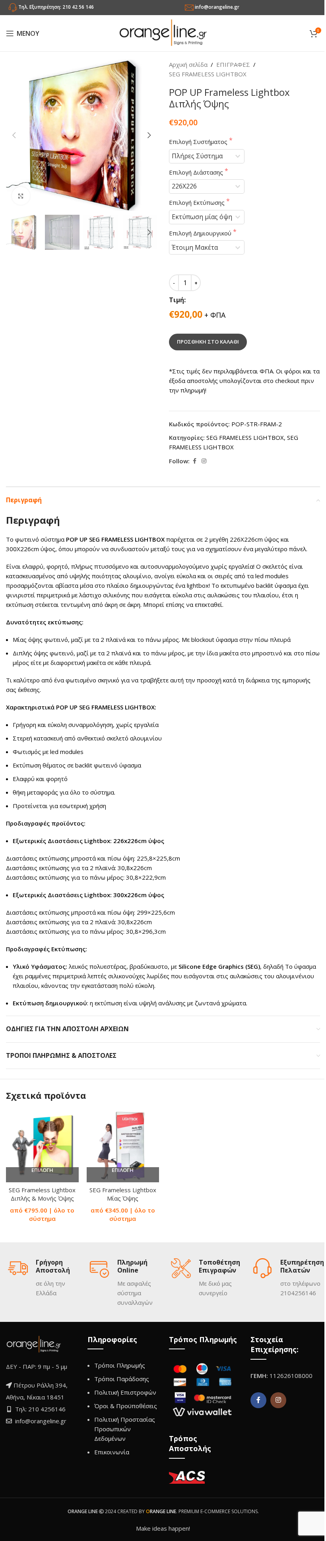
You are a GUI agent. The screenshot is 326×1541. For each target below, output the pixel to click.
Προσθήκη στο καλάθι (208, 341)
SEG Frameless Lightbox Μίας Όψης (122, 1194)
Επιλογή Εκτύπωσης (197, 202)
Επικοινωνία (111, 1452)
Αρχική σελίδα (188, 64)
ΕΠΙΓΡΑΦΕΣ (233, 64)
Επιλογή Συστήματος (199, 142)
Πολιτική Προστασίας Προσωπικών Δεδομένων (124, 1428)
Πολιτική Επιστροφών (125, 1392)
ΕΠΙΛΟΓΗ (42, 1170)
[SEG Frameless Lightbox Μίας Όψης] (123, 1146)
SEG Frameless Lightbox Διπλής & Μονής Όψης (42, 1194)
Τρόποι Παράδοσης (121, 1379)
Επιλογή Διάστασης (197, 172)
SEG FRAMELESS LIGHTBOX (207, 74)
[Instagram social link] (204, 461)
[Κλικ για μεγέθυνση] (21, 196)
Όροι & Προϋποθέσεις (125, 1406)
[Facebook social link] (194, 461)
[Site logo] (163, 33)
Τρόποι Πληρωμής (119, 1365)
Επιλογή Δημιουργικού (201, 233)
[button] (14, 135)
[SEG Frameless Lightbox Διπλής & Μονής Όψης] (42, 1146)
